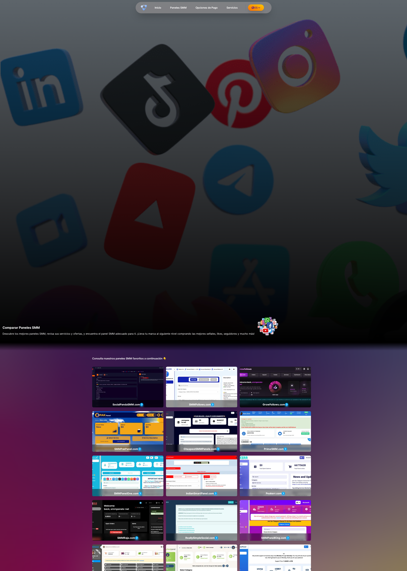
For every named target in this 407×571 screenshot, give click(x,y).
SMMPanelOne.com (126, 493)
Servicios (232, 7)
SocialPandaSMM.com (126, 404)
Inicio (158, 7)
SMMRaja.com (126, 537)
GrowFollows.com (274, 404)
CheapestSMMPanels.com (200, 449)
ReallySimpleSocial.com (200, 537)
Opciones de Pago (207, 7)
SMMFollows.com (200, 404)
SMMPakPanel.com (126, 449)
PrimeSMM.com (274, 449)
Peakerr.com (274, 493)
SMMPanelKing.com (273, 537)
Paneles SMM (178, 7)
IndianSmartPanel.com (200, 493)
